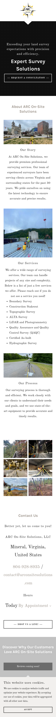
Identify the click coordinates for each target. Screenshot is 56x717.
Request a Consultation (28, 78)
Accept (28, 710)
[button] (50, 606)
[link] (28, 10)
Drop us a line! (28, 624)
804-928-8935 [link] (26, 567)
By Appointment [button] (33, 606)
